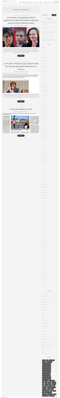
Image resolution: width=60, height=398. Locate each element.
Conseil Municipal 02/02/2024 (47, 363)
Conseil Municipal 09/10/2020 (47, 370)
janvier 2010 (44, 276)
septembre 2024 (45, 95)
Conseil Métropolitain (45, 380)
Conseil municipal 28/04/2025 (47, 377)
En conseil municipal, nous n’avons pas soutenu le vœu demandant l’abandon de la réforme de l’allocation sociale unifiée (48, 32)
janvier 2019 (44, 222)
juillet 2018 (44, 227)
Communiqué (45, 299)
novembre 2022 (45, 133)
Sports (43, 392)
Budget (47, 360)
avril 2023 (44, 122)
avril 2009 (44, 281)
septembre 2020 (45, 192)
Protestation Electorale (25, 15)
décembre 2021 (45, 157)
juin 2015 (44, 262)
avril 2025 (44, 79)
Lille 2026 (46, 385)
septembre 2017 (45, 246)
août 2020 (44, 195)
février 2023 (44, 125)
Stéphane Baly (44, 394)
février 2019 (44, 219)
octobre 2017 (44, 243)
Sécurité (55, 394)
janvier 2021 (44, 181)
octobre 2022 (45, 136)
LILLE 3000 (23, 107)
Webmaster (21, 25)
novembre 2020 (45, 187)
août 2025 (44, 68)
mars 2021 (44, 176)
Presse (20, 15)
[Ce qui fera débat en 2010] (21, 123)
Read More (20, 55)
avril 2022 (44, 146)
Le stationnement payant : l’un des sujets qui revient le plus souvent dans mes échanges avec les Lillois (49, 23)
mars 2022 (44, 149)
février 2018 (44, 238)
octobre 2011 (44, 270)
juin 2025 (44, 74)
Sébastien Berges (50, 394)
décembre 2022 (45, 130)
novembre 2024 (45, 90)
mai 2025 (44, 76)
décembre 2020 (45, 184)
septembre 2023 (45, 117)
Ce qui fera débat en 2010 (21, 109)
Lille (43, 315)
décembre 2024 (45, 87)
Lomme (54, 385)
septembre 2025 (45, 66)
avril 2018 (44, 235)
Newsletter (44, 334)
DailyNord (49, 382)
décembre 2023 (45, 111)
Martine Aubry (44, 387)
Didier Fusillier (54, 382)
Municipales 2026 (45, 326)
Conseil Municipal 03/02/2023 (47, 365)
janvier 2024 (44, 109)
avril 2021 (44, 173)
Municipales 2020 (15, 15)
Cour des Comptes (51, 380)
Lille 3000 (50, 385)
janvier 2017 (44, 249)
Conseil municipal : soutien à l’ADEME (47, 36)
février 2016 (44, 257)
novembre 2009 (45, 278)
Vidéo (43, 350)
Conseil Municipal (45, 304)
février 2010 (44, 273)
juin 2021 (44, 168)
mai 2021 (44, 171)
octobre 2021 (44, 160)
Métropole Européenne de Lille (51, 387)
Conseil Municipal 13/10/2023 (46, 375)
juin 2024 (44, 98)
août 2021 (44, 165)
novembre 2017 (45, 241)
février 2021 (44, 179)
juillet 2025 (44, 71)
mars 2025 (44, 82)
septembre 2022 (45, 138)
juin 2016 (44, 254)
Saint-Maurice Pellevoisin (47, 347)
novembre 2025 (45, 60)
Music (44, 328)
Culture (46, 382)
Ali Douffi (44, 360)
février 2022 (44, 152)
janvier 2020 (44, 206)
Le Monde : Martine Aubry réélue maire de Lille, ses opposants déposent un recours (20, 66)
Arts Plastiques (45, 293)
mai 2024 (44, 101)
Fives (43, 312)
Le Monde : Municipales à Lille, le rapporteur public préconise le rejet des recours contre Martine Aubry (21, 20)
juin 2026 (44, 47)
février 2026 (44, 55)
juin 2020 (44, 200)
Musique (44, 331)
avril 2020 (44, 203)
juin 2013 (44, 265)
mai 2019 (44, 211)
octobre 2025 (45, 63)
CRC (43, 382)
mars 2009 (44, 284)
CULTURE (18, 107)
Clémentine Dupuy (51, 360)
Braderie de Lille (45, 296)
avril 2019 (44, 214)
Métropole (44, 320)
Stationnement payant (48, 392)
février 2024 (44, 106)
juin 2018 (44, 230)
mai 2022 (44, 144)
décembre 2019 (45, 208)
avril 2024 (44, 103)
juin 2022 (44, 141)
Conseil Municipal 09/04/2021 (46, 368)
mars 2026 (44, 52)
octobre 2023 (45, 114)
